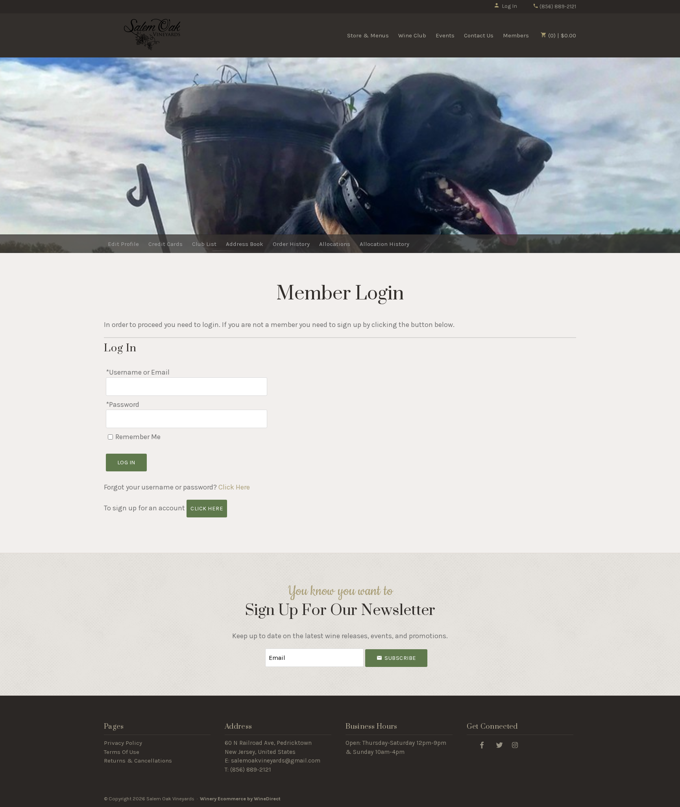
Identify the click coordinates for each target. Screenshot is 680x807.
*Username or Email (138, 372)
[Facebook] (482, 745)
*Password (122, 404)
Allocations (334, 243)
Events (445, 35)
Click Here (234, 487)
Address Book (244, 243)
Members (516, 35)
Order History (291, 243)
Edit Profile (123, 243)
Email (258, 649)
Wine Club (412, 35)
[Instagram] (515, 745)
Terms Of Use (121, 751)
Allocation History (384, 243)
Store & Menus (368, 35)
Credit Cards (165, 243)
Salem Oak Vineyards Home (152, 34)
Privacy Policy (123, 742)
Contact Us (478, 35)
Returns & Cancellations (138, 760)
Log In (509, 6)
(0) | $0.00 (561, 35)
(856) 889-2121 (557, 6)
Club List (204, 243)
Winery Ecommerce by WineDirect (240, 798)
